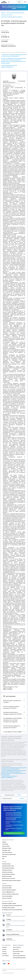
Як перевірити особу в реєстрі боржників (12, 909)
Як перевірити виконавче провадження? (12, 905)
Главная (3, 12)
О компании (5, 844)
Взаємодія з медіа (6, 848)
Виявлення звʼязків (7, 876)
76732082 (22, 798)
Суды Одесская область (6, 14)
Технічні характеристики (19, 955)
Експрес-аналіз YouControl (8, 878)
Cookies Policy (16, 953)
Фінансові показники (7, 872)
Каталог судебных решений (9, 889)
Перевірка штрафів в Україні (9, 903)
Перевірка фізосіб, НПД (8, 866)
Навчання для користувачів (9, 854)
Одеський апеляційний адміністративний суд (11, 17)
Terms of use (16, 949)
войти (19, 2)
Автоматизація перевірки (8, 874)
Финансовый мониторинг (8, 868)
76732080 (19, 794)
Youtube (4, 951)
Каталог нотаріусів (6, 898)
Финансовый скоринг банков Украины (11, 880)
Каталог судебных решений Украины (15, 12)
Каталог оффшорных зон (8, 892)
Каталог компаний (6, 885)
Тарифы (4, 842)
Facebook (4, 947)
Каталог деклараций (7, 896)
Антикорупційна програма (19, 957)
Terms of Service (17, 947)
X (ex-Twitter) (5, 955)
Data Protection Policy (18, 951)
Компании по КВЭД (6, 887)
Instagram (4, 953)
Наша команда (5, 846)
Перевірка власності (7, 870)
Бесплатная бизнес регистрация (14, 833)
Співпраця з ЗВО (6, 850)
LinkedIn (4, 949)
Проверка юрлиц (6, 863)
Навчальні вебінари (7, 852)
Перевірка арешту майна (8, 907)
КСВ (3, 858)
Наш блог (4, 856)
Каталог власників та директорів (10, 894)
